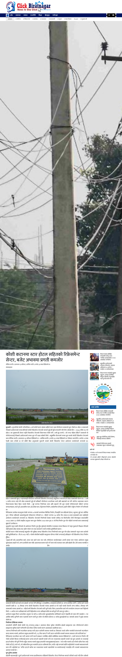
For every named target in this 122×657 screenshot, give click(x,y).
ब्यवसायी (52, 19)
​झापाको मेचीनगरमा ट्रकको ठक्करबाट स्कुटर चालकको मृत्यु (105, 444)
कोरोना (19, 19)
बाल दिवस (68, 19)
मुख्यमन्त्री (84, 19)
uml (76, 19)
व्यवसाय (43, 19)
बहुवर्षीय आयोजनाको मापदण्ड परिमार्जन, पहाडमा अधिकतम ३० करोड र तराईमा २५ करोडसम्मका (107, 366)
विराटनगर (27, 19)
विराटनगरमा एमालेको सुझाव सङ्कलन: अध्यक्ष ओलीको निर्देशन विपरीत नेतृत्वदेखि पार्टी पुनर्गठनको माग (108, 376)
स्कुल (60, 19)
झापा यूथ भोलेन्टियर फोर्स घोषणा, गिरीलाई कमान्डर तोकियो (106, 438)
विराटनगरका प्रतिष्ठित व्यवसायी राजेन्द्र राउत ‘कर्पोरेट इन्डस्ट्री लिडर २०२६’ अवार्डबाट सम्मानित (108, 357)
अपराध (36, 19)
